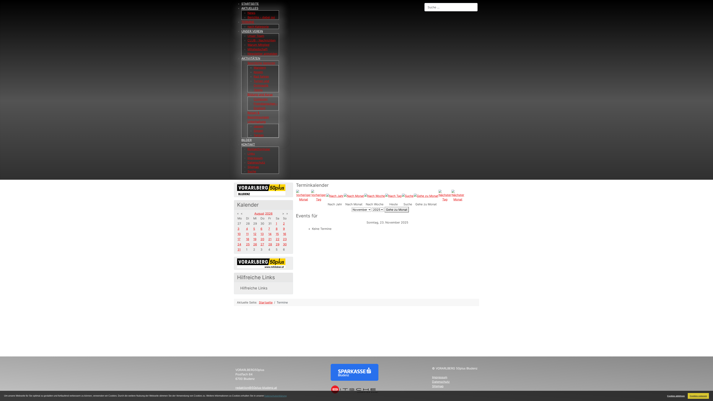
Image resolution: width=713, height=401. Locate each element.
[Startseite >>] (261, 189)
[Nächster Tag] (445, 195)
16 (284, 234)
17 (238, 239)
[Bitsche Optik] (354, 389)
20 (262, 239)
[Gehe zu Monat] (426, 195)
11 (247, 234)
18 (247, 239)
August (259, 213)
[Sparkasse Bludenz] (354, 372)
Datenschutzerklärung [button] (275, 396)
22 (277, 239)
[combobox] (451, 7)
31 (239, 249)
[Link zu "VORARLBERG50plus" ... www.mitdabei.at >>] (261, 263)
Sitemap (438, 386)
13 (262, 234)
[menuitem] (250, 4)
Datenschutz (441, 382)
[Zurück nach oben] (706, 394)
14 (269, 234)
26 (255, 244)
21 (269, 239)
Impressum (439, 377)
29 (277, 244)
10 (239, 234)
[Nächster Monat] (458, 195)
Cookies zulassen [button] (698, 396)
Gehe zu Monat (396, 209)
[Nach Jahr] (335, 195)
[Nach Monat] (354, 195)
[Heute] (393, 195)
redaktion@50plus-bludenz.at (256, 387)
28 (270, 244)
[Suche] (408, 195)
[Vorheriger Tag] (318, 195)
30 (285, 244)
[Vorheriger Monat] (303, 195)
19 (254, 239)
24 (239, 244)
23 (285, 239)
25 (248, 244)
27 (262, 244)
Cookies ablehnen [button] (676, 396)
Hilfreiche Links (253, 288)
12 (254, 234)
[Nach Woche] (374, 195)
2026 (269, 213)
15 (277, 234)
